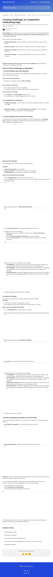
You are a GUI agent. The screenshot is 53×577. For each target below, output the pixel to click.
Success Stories (34, 2)
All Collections (6, 15)
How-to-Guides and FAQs (20, 15)
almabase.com (26, 570)
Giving (11, 15)
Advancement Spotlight (44, 2)
